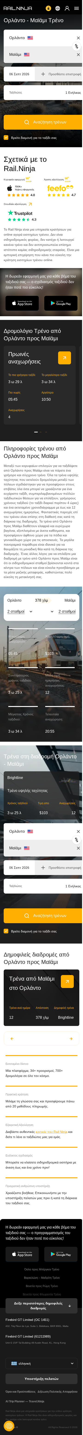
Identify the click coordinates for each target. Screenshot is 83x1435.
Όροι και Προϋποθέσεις (21, 1391)
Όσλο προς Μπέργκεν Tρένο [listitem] (41, 1269)
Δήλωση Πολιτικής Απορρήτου (57, 1391)
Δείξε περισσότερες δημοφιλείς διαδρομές (38, 1305)
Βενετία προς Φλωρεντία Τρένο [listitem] (41, 1294)
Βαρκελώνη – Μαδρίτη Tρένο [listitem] (41, 1277)
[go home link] (18, 8)
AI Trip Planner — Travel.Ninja (25, 1401)
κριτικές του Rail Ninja (51, 1132)
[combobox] (34, 38)
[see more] (64, 357)
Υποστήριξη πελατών (42, 1379)
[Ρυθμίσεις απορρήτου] (9, 1426)
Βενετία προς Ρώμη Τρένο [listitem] (41, 1286)
